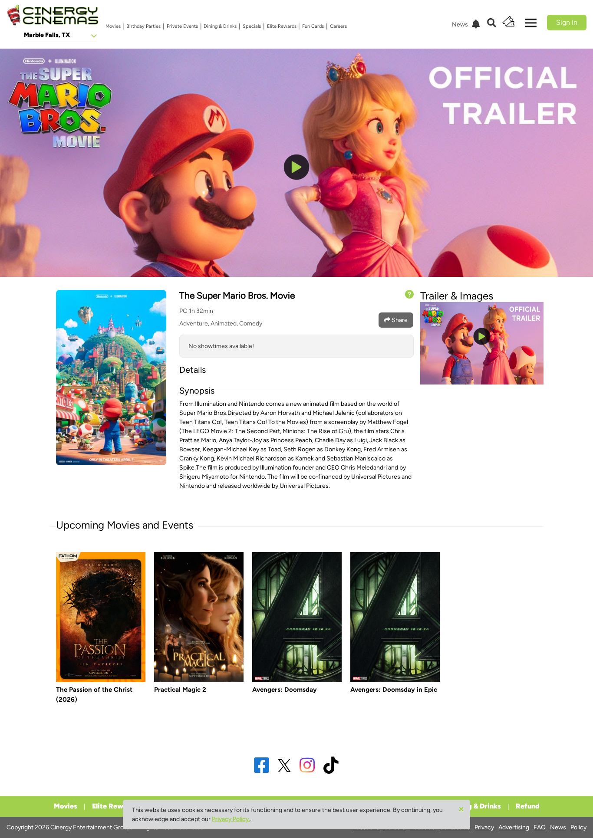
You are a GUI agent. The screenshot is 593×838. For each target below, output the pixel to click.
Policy (578, 827)
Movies (113, 26)
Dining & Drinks (220, 26)
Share (399, 320)
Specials (252, 26)
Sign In (566, 22)
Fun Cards (313, 26)
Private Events (182, 26)
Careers (338, 26)
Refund (528, 806)
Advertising (513, 827)
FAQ (540, 827)
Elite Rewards (281, 26)
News (558, 827)
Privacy (484, 827)
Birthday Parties (143, 26)
